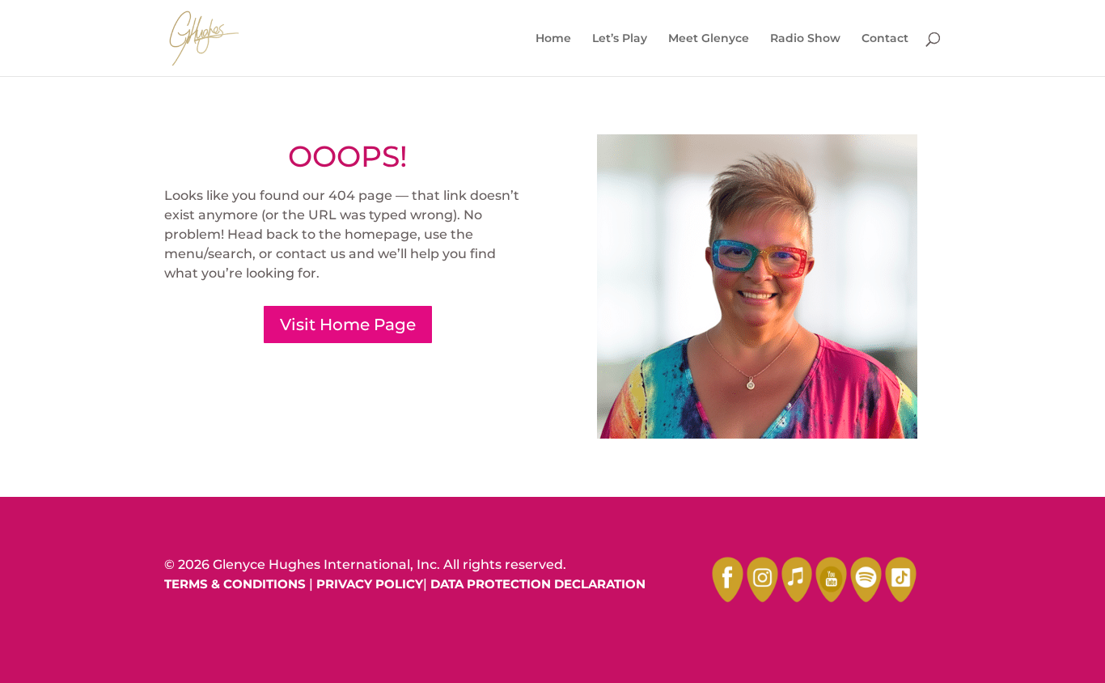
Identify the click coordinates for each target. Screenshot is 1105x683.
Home (553, 38)
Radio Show (805, 38)
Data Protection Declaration (538, 584)
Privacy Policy (369, 584)
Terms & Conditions (235, 584)
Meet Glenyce (708, 38)
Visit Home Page (348, 324)
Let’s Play (619, 38)
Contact (885, 38)
